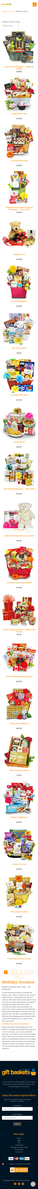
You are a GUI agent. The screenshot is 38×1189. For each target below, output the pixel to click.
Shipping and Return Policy (19, 1147)
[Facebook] (15, 1184)
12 (32, 972)
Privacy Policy (19, 1149)
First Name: (17, 1105)
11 (27, 972)
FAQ (19, 1143)
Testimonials (19, 1145)
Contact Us (19, 1152)
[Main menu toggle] (35, 4)
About (19, 1138)
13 (17, 977)
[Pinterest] (23, 1184)
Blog (19, 1140)
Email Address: (17, 1114)
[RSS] (19, 1184)
